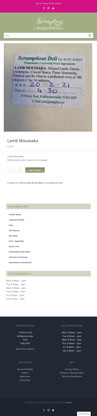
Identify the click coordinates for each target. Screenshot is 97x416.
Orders (25, 372)
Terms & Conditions (72, 376)
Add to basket (35, 170)
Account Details (25, 369)
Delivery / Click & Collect (72, 372)
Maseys (69, 402)
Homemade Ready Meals (31, 182)
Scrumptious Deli (54, 182)
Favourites (25, 380)
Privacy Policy (72, 369)
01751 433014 (55, 3)
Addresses (25, 376)
